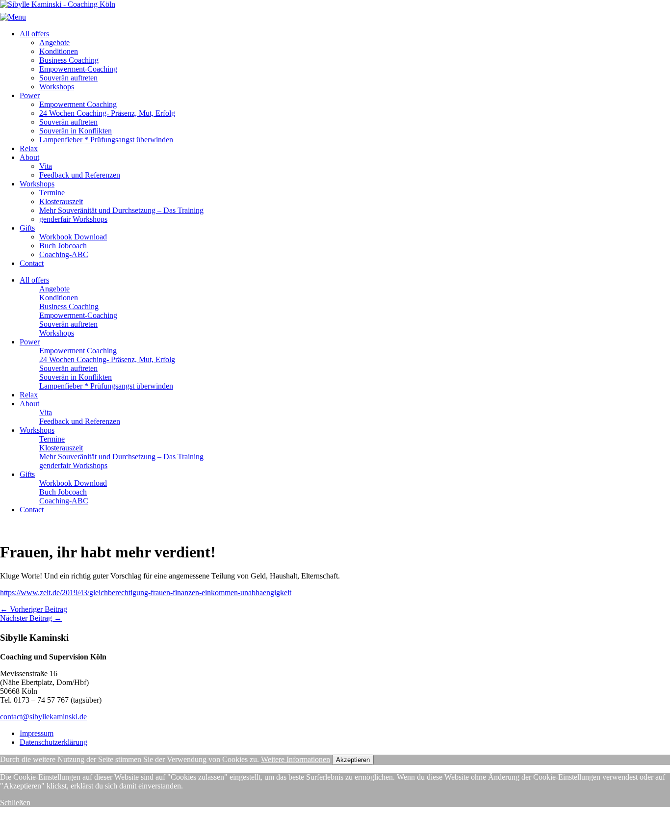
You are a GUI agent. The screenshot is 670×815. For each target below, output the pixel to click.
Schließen (15, 802)
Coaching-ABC (63, 254)
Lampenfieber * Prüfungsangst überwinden (106, 139)
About (29, 157)
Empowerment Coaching (78, 104)
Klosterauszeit (61, 201)
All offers (34, 33)
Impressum (36, 733)
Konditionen (58, 51)
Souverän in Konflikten (75, 131)
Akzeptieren (353, 759)
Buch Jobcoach (63, 245)
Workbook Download (73, 237)
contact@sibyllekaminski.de (43, 716)
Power (30, 95)
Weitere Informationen (295, 759)
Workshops (56, 86)
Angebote (54, 42)
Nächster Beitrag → (31, 618)
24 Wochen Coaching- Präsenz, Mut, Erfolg (107, 113)
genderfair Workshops (73, 219)
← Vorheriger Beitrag (33, 609)
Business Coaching (69, 60)
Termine (52, 192)
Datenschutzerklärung (53, 742)
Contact (32, 263)
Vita (45, 166)
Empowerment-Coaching (78, 69)
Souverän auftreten (68, 78)
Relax (29, 148)
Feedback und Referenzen (79, 175)
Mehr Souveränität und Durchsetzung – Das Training (121, 210)
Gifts (27, 228)
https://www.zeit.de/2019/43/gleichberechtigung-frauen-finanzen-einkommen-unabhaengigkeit (145, 592)
